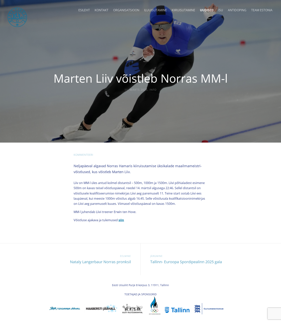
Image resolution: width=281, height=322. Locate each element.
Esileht (84, 10)
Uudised (207, 10)
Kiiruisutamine (183, 10)
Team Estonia (261, 10)
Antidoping (237, 10)
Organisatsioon (126, 10)
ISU (220, 10)
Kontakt (101, 10)
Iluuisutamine (155, 10)
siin (121, 220)
